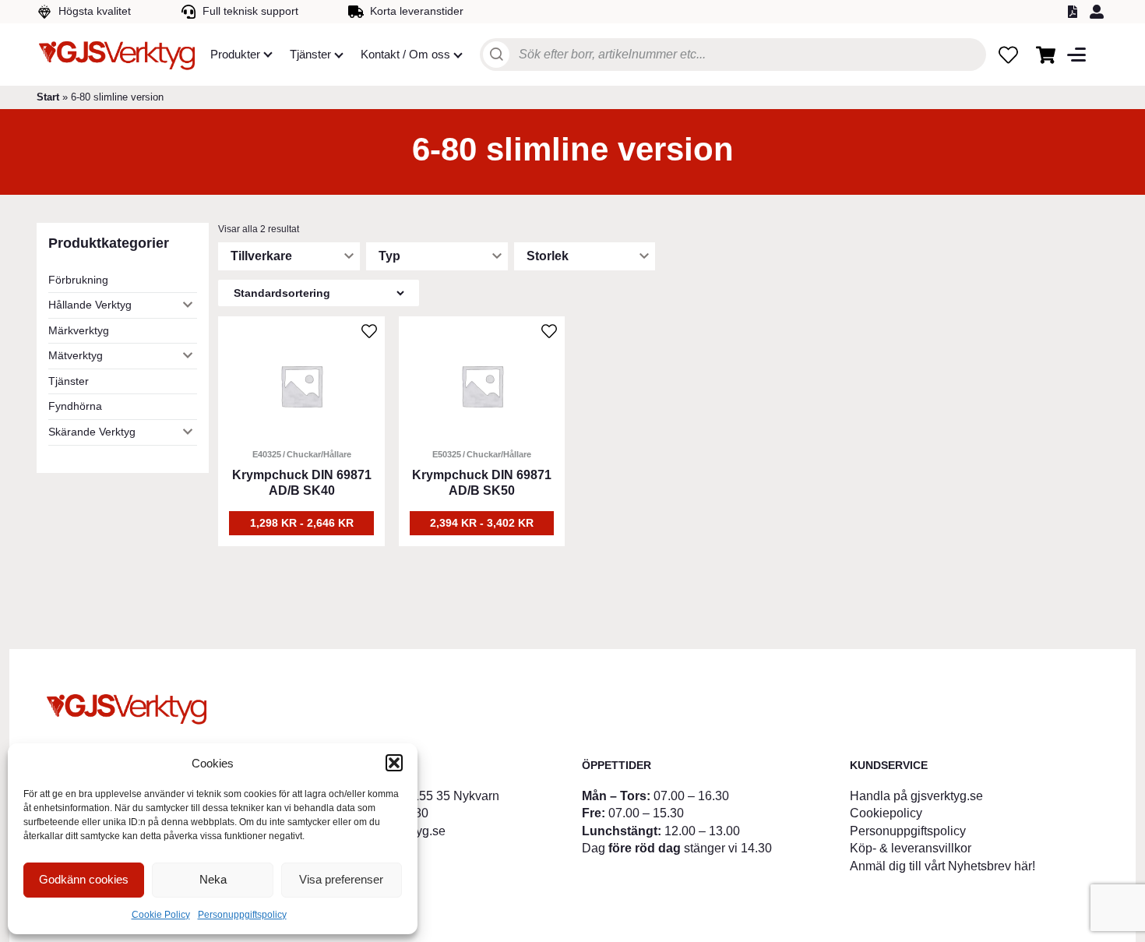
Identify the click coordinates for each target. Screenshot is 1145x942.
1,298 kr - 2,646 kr (302, 523)
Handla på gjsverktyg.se (916, 796)
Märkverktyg (78, 330)
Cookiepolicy (886, 813)
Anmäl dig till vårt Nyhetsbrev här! (942, 866)
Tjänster (68, 381)
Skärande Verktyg (92, 431)
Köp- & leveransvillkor (910, 848)
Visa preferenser (341, 879)
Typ (389, 256)
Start (48, 97)
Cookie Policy (161, 914)
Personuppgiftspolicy (242, 914)
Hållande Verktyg (90, 304)
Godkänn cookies (84, 879)
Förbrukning (78, 279)
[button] (394, 763)
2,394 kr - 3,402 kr (482, 523)
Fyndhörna (75, 406)
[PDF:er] (1074, 11)
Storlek (548, 256)
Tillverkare (261, 256)
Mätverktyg (75, 355)
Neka (213, 879)
